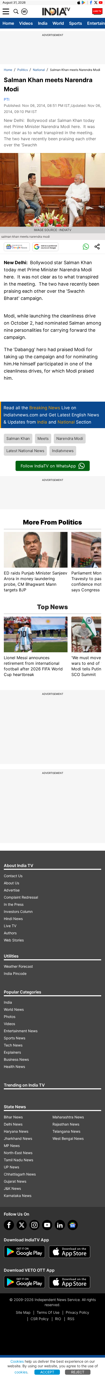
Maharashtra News (68, 1117)
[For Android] (24, 1282)
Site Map (23, 1312)
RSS (71, 1319)
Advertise (12, 890)
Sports (75, 23)
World (58, 23)
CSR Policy (40, 1319)
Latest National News (25, 450)
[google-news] (73, 1225)
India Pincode (15, 973)
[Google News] (17, 247)
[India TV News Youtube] (100, 2)
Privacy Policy (77, 1312)
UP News (11, 1167)
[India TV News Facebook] (91, 2)
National (39, 70)
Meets (43, 438)
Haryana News (16, 1131)
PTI (6, 99)
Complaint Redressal (21, 897)
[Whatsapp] (86, 247)
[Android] (83, 2)
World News (14, 1009)
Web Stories (14, 940)
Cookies (17, 1361)
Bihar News (13, 1117)
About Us (11, 883)
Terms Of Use (48, 1312)
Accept (47, 1372)
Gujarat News (15, 1181)
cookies (21, 1372)
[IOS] (79, 2)
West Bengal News (68, 1138)
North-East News (18, 1153)
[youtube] (47, 1225)
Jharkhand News (18, 1138)
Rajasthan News (65, 1124)
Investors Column (18, 911)
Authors (10, 933)
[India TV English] (56, 12)
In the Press (13, 904)
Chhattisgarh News (20, 1174)
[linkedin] (60, 1225)
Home (8, 23)
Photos (9, 1016)
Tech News (13, 1045)
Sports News (14, 1038)
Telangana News (66, 1131)
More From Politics (52, 522)
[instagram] (34, 1225)
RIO (58, 1319)
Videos (26, 23)
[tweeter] (22, 1225)
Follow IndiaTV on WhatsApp (48, 465)
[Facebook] (9, 1225)
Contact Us (13, 876)
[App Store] (69, 1252)
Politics (22, 70)
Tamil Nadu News (18, 1160)
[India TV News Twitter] (96, 2)
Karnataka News (17, 1195)
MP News (12, 1145)
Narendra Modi (69, 438)
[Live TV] (97, 11)
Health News (14, 1066)
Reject (77, 1372)
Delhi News (13, 1124)
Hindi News (13, 918)
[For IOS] (69, 1282)
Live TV (10, 926)
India (42, 23)
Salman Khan (18, 438)
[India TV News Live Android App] (24, 1252)
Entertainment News (20, 1031)
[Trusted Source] (45, 247)
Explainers (12, 1052)
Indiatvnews (63, 450)
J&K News (12, 1188)
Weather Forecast (18, 966)
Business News (16, 1059)
